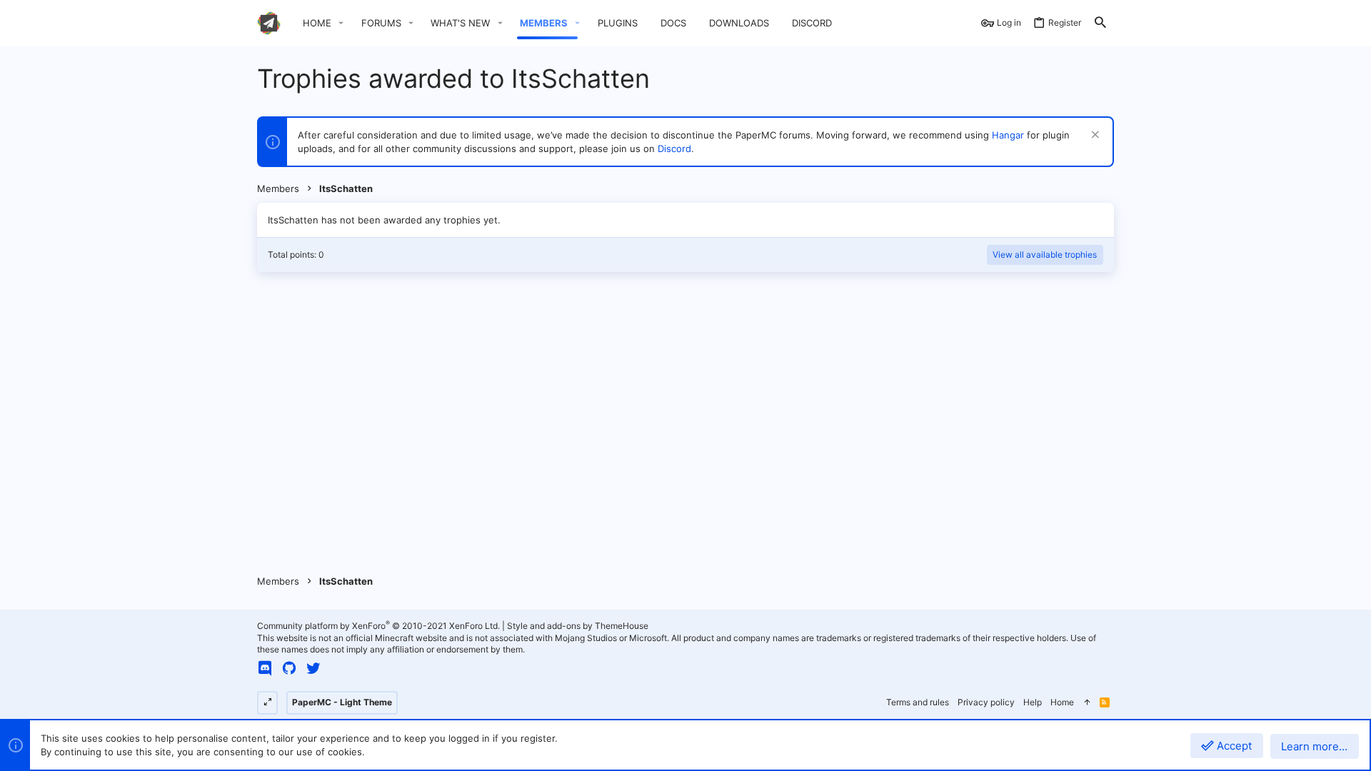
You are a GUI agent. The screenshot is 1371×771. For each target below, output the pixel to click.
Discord (674, 148)
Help (1032, 702)
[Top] (1086, 702)
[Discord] (265, 668)
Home (1062, 702)
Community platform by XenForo (378, 625)
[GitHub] (289, 668)
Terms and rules (917, 702)
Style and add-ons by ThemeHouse (577, 625)
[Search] (1100, 23)
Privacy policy (986, 702)
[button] (341, 23)
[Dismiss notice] (1093, 135)
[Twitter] (313, 668)
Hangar (1008, 135)
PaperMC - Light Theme (342, 702)
